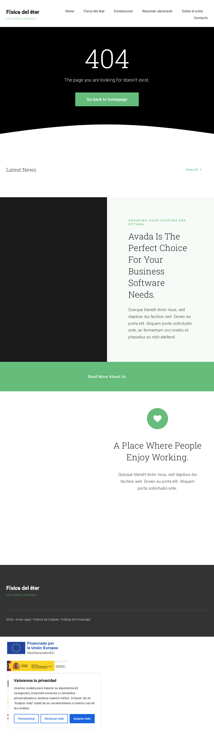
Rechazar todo (54, 718)
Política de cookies (46, 619)
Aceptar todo (82, 718)
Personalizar (26, 718)
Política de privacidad (75, 619)
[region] (54, 701)
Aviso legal (23, 619)
